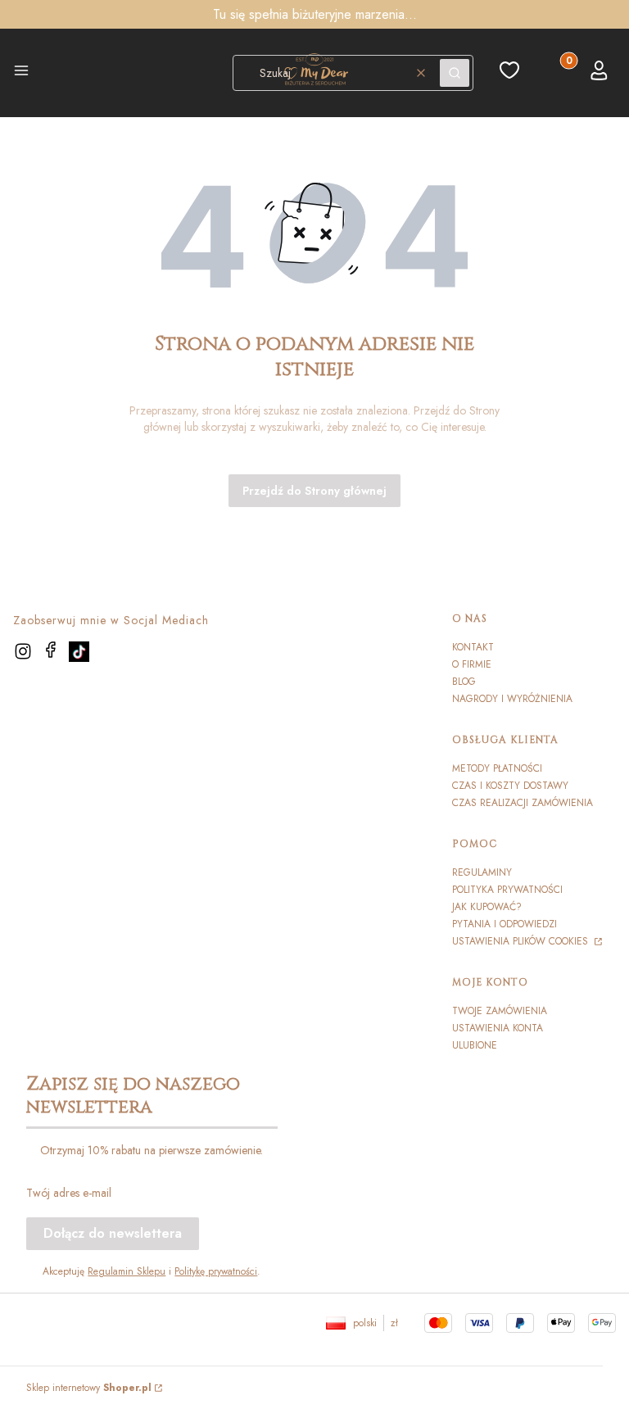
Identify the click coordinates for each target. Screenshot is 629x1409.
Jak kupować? (487, 906)
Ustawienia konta (497, 1028)
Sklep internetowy (89, 1387)
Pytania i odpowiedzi (504, 924)
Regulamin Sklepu (126, 1271)
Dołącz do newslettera (112, 1233)
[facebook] (51, 649)
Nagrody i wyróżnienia (512, 698)
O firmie (471, 664)
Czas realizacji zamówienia (522, 802)
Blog (464, 681)
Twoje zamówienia (499, 1011)
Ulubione (474, 1045)
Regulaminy (482, 872)
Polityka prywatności (507, 889)
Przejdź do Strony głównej (314, 491)
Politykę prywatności (215, 1271)
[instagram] (23, 651)
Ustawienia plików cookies (521, 941)
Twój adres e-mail (68, 1193)
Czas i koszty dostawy (510, 785)
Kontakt (473, 647)
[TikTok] (79, 651)
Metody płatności (497, 768)
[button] (21, 73)
